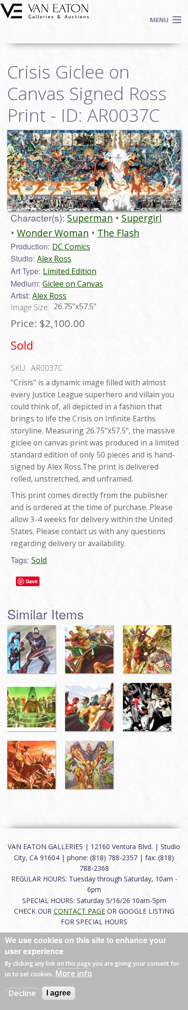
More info (73, 973)
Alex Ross (54, 258)
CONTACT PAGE (79, 911)
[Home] (44, 10)
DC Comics (71, 246)
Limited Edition (69, 271)
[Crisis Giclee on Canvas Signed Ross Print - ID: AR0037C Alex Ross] (94, 170)
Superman (90, 217)
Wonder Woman (53, 232)
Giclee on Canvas (72, 283)
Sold (39, 560)
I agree (58, 993)
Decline (22, 993)
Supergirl (141, 217)
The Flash (118, 232)
